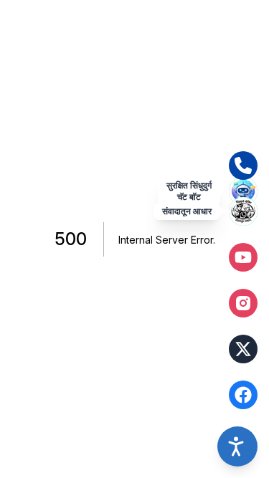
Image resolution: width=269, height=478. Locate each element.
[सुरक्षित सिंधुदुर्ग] (243, 191)
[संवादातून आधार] (243, 211)
